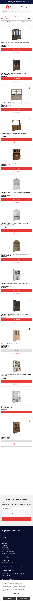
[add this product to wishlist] (30, 28)
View (16, 350)
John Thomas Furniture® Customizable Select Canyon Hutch (14, 343)
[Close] (30, 582)
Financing (4, 545)
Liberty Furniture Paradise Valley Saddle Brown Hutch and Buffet (14, 314)
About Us (4, 543)
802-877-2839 (10, 565)
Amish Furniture (6, 538)
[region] (16, 590)
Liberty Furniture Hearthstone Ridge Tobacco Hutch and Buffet (14, 163)
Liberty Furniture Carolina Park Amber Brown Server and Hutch (14, 133)
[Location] (22, 7)
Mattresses (5, 536)
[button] (2, 7)
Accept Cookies (23, 598)
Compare (17, 52)
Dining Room (16, 16)
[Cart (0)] (30, 7)
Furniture (9, 16)
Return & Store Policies (8, 551)
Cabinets (22, 16)
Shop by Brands (6, 549)
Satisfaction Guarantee (8, 553)
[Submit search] (29, 11)
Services (4, 541)
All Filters (9, 21)
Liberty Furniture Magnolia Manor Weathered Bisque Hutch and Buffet (15, 254)
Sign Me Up (16, 519)
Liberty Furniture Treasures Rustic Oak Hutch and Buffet (12, 435)
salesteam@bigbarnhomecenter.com (15, 566)
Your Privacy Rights (16, 593)
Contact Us (5, 547)
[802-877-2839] (26, 7)
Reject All (9, 598)
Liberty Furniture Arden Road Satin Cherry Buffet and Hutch (13, 73)
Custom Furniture (6, 539)
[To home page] (12, 7)
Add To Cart (16, 49)
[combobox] (24, 21)
